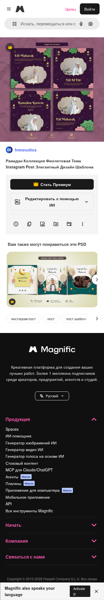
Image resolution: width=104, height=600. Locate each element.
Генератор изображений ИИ (31, 442)
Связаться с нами (25, 557)
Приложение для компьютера (39, 490)
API (9, 503)
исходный (37, 48)
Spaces (12, 429)
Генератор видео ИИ (24, 449)
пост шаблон (76, 318)
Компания (17, 541)
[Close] (96, 591)
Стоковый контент (22, 463)
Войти (89, 9)
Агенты (18, 476)
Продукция (18, 419)
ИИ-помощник (18, 436)
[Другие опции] (82, 224)
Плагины (20, 483)
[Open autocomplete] (12, 24)
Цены (70, 9)
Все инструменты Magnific (29, 510)
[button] (52, 395)
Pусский (52, 395)
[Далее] (97, 279)
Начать (13, 525)
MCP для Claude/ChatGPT (29, 469)
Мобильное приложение (28, 497)
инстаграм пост (23, 318)
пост (51, 318)
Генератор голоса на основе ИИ (35, 456)
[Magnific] (52, 350)
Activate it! (79, 591)
